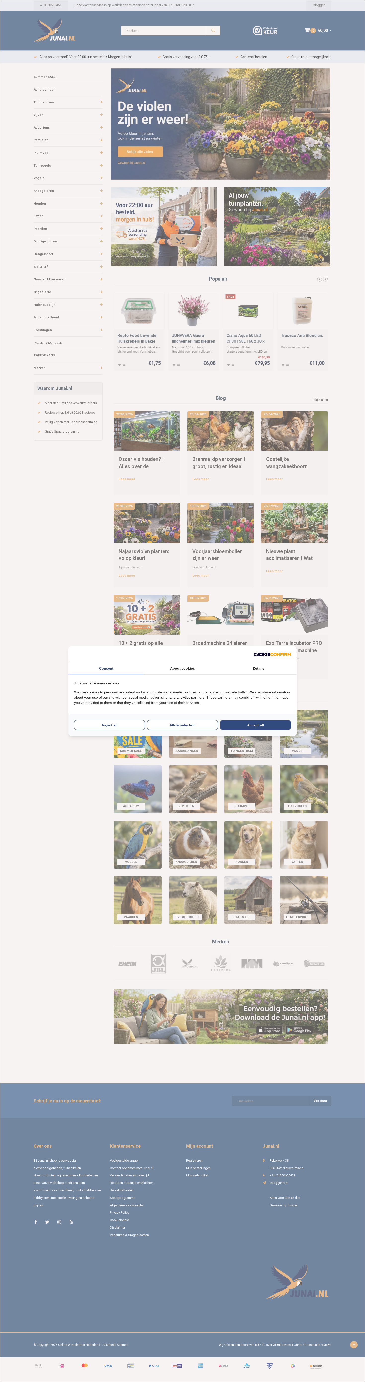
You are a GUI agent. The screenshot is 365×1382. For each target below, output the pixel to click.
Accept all (255, 725)
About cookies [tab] (182, 668)
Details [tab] (258, 668)
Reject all (109, 725)
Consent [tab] (106, 668)
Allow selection (183, 725)
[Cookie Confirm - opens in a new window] (272, 654)
